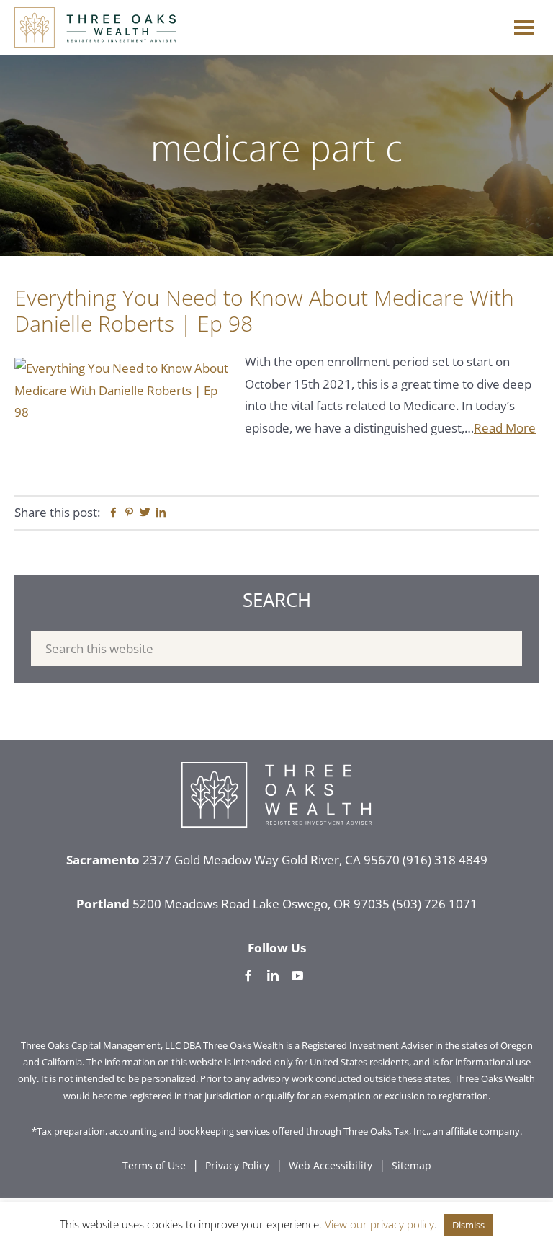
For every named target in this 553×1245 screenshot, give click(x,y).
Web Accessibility (330, 1165)
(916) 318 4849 (445, 859)
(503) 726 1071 (434, 903)
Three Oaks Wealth (95, 27)
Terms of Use (154, 1165)
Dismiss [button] (468, 1224)
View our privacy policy (379, 1224)
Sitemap (411, 1165)
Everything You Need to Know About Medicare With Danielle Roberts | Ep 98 (264, 310)
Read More (505, 428)
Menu (524, 23)
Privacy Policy (237, 1165)
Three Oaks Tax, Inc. (385, 1131)
